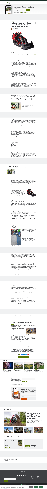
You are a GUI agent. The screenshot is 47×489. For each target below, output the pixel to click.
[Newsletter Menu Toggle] (42, 2)
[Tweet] (26, 354)
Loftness (12, 324)
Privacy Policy (20, 12)
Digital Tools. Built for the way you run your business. (33, 444)
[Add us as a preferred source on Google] (20, 354)
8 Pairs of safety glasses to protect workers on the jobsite (28, 435)
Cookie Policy (5, 488)
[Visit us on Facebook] (17, 475)
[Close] (46, 487)
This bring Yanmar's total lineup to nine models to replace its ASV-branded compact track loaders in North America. (34, 421)
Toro (11, 54)
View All (33, 446)
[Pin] (28, 354)
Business (12, 21)
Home (28, 411)
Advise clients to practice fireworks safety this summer (7, 371)
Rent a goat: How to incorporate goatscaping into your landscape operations (38, 371)
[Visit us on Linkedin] (21, 475)
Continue (24, 381)
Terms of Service (24, 12)
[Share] (22, 354)
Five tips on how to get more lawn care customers (28, 371)
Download (7, 447)
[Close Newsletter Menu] (42, 5)
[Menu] (4, 2)
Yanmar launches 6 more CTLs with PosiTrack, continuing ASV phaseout (34, 415)
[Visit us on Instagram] (25, 475)
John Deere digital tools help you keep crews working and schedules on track (11, 177)
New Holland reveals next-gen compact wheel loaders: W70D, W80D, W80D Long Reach (8, 436)
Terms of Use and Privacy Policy (25, 11)
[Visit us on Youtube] (23, 475)
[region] (23, 487)
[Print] (18, 354)
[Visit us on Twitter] (19, 475)
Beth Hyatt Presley (15, 28)
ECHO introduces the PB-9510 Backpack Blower (38, 435)
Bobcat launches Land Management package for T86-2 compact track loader (18, 436)
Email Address (24, 377)
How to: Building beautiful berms (18, 371)
